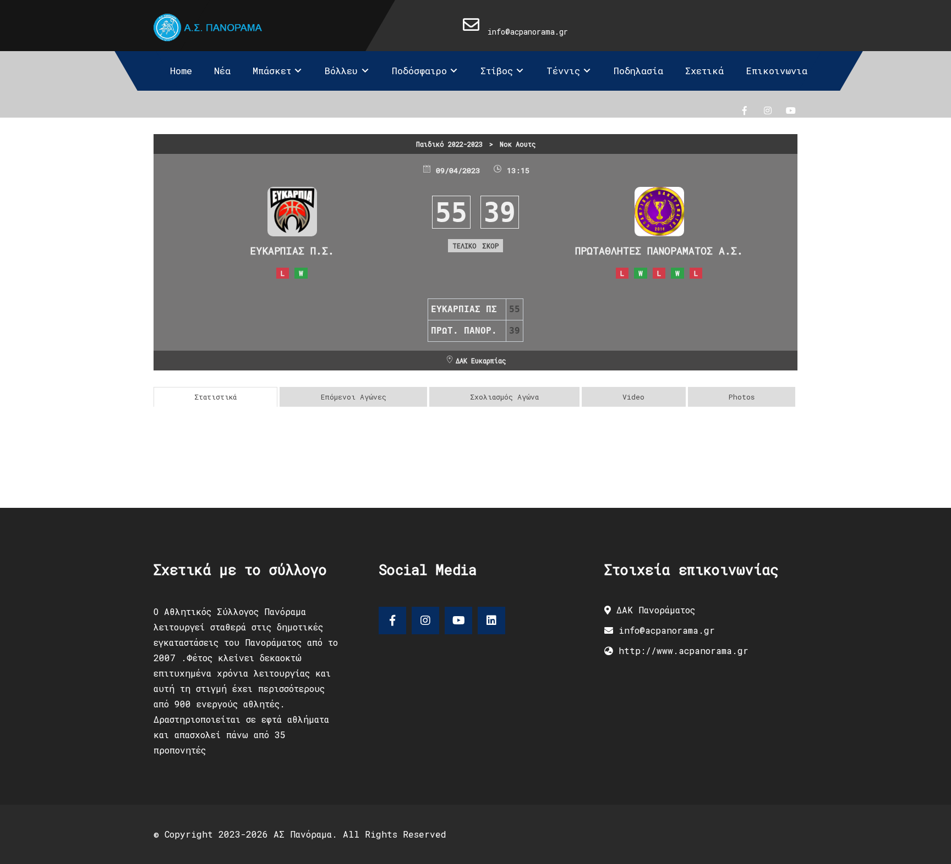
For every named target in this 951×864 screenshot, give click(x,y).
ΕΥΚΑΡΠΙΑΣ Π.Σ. (292, 250)
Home (181, 70)
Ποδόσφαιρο (419, 70)
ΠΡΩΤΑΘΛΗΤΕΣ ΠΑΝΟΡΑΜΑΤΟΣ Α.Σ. (659, 250)
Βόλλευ (341, 70)
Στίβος (496, 70)
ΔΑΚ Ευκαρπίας (481, 360)
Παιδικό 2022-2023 (449, 144)
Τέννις (563, 70)
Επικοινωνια (776, 70)
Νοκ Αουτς (517, 144)
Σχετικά (704, 70)
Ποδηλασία (638, 70)
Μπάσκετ (272, 70)
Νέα (222, 70)
